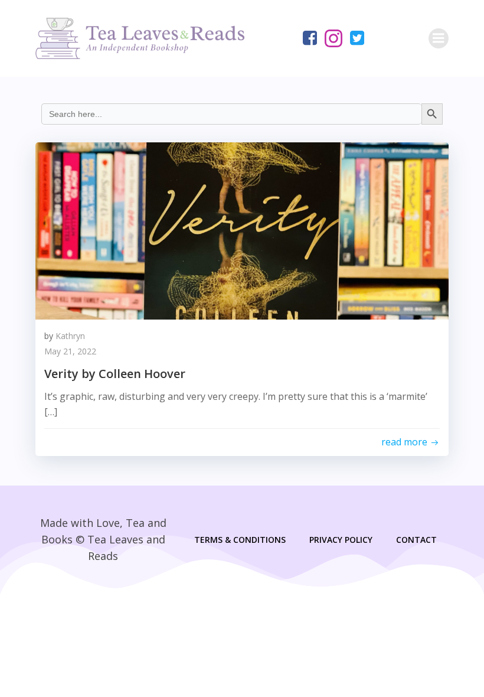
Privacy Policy (340, 539)
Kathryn (70, 335)
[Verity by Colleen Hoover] (242, 229)
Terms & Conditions (240, 539)
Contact (416, 539)
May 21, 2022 (70, 351)
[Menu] (439, 38)
